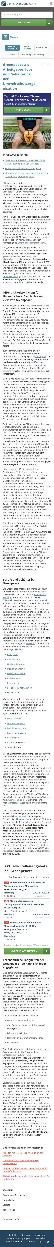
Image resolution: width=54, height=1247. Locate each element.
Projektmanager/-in (16, 728)
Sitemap (31, 1241)
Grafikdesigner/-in (16, 664)
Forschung (31, 643)
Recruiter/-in (13, 737)
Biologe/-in (12, 654)
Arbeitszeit (21, 816)
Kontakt (12, 1235)
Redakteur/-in (13, 678)
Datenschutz (41, 1238)
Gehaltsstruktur (10, 276)
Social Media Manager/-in (19, 687)
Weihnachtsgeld (16, 799)
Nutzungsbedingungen (18, 1238)
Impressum (40, 1235)
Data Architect (14, 718)
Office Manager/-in (16, 723)
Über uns (25, 1235)
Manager (7, 597)
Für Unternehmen (13, 1241)
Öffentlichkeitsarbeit (28, 242)
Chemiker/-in (13, 659)
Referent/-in (13, 683)
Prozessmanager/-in (16, 733)
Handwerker (40, 594)
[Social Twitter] (48, 1241)
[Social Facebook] (41, 1241)
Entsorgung (41, 356)
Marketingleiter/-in (16, 668)
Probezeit (46, 822)
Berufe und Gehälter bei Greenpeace (23, 168)
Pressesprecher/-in (16, 673)
